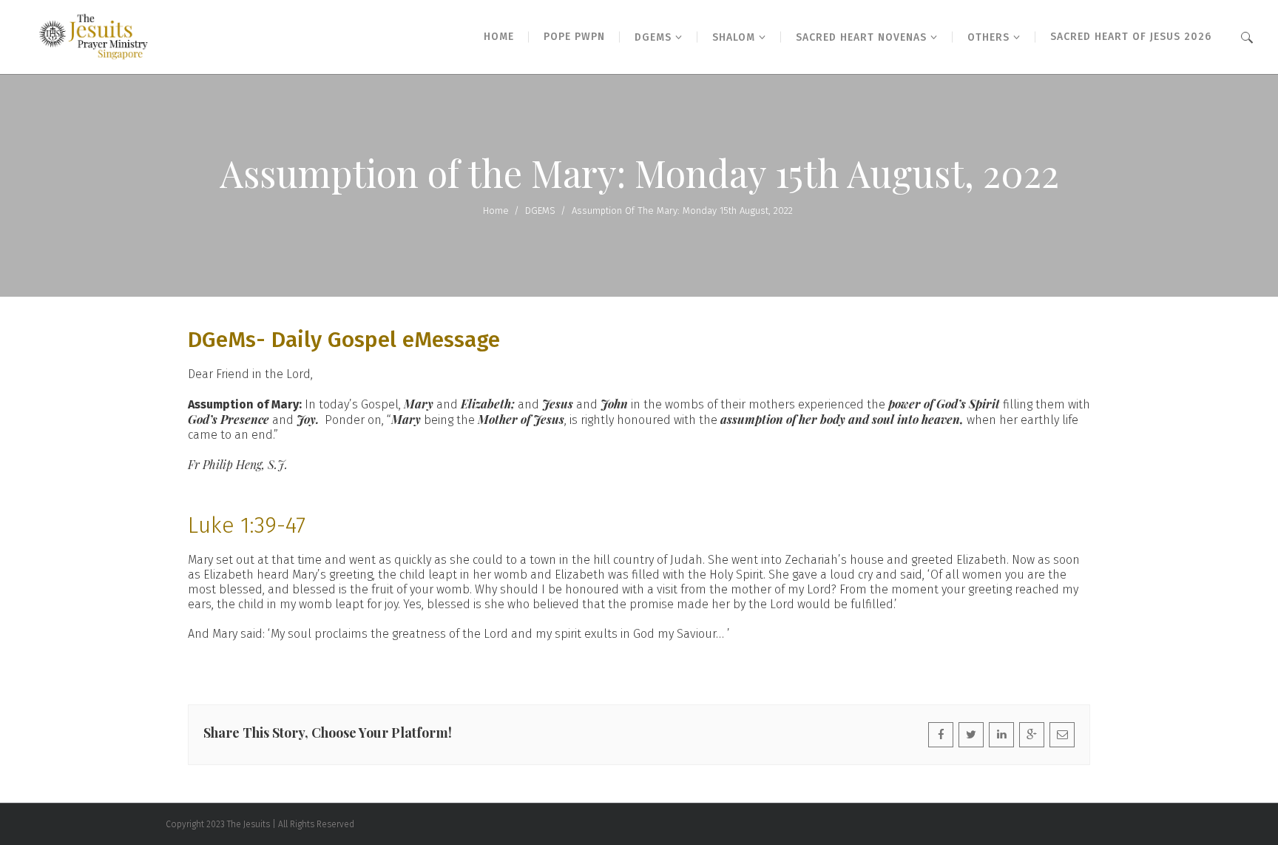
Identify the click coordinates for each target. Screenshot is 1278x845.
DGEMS (540, 210)
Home (496, 210)
